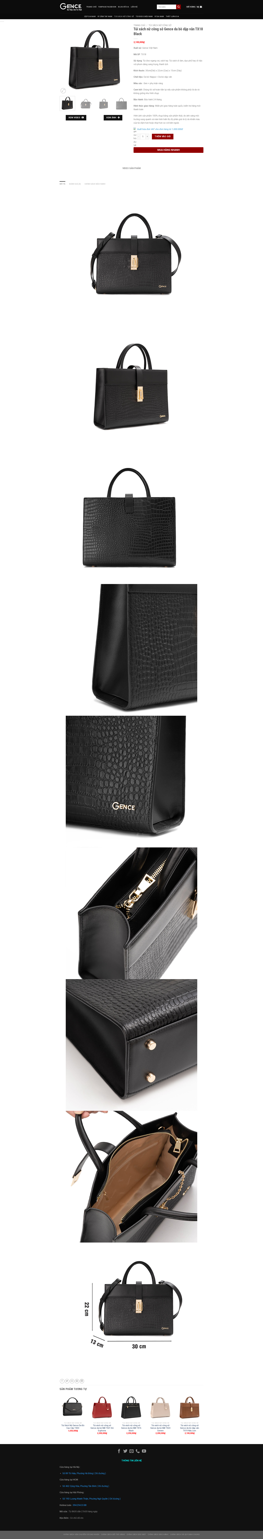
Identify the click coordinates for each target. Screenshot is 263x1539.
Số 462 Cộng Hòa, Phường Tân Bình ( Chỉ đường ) (85, 1486)
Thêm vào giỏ (163, 136)
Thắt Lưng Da (172, 16)
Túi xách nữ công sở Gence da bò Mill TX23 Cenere (160, 1428)
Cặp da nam (90, 16)
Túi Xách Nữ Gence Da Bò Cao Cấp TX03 (72, 1426)
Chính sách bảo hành (95, 184)
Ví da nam (159, 16)
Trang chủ (91, 7)
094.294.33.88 (79, 1505)
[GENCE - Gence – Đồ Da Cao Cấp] (71, 7)
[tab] (62, 184)
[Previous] (64, 59)
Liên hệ (134, 7)
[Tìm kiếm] (178, 7)
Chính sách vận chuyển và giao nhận (81, 1534)
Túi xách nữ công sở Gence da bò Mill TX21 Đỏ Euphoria (102, 1428)
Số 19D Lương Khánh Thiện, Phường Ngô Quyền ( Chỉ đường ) (91, 1498)
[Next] (124, 59)
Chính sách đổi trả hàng (113, 1534)
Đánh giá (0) (75, 184)
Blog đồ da (123, 7)
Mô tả (62, 184)
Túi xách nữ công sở (124, 16)
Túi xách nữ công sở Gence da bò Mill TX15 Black (131, 1428)
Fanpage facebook (107, 7)
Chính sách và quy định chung (185, 1534)
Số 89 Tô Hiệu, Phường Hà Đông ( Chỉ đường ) (84, 1473)
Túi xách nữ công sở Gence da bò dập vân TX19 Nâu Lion (189, 1428)
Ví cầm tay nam (105, 16)
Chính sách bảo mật (136, 1534)
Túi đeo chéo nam (144, 16)
